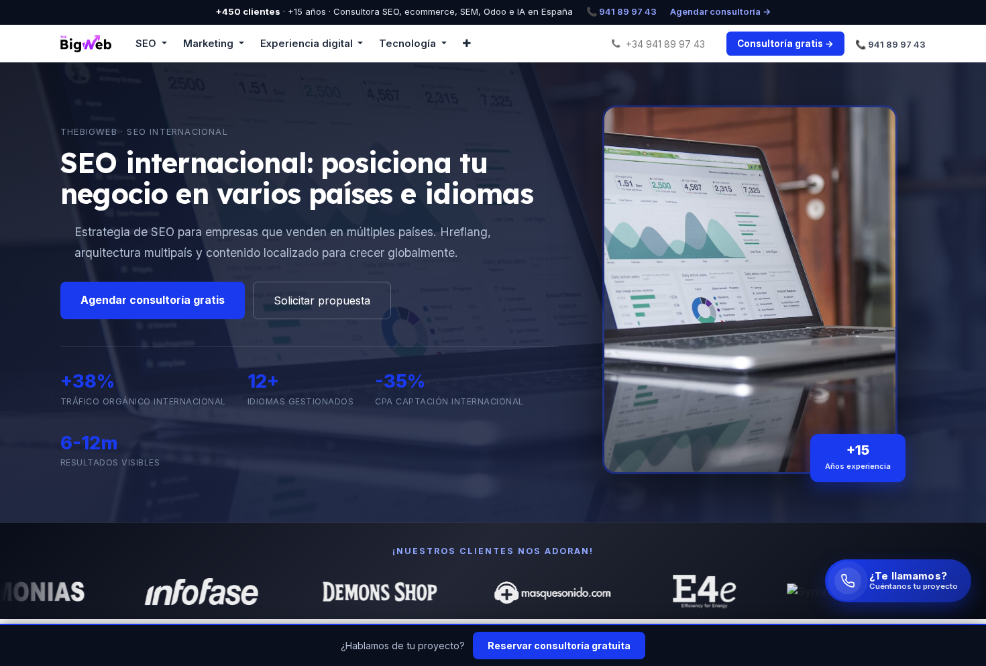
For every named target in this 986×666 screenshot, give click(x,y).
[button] (467, 43)
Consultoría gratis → (785, 43)
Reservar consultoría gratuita (559, 645)
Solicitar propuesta (322, 300)
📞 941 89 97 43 (621, 11)
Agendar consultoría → (720, 11)
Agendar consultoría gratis (152, 300)
